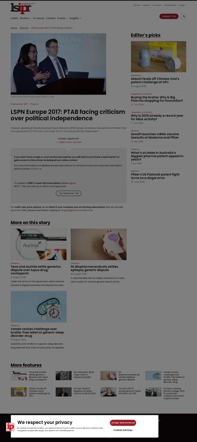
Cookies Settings (123, 430)
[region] (85, 426)
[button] (10, 427)
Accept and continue (123, 422)
